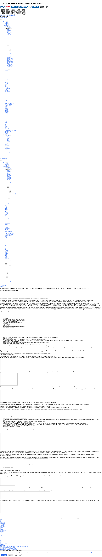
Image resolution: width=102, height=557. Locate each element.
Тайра (6, 125)
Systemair (6, 80)
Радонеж (6, 120)
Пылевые (8, 35)
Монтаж (6, 43)
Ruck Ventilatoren (8, 203)
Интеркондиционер (8, 101)
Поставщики (7, 135)
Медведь (6, 110)
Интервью (6, 47)
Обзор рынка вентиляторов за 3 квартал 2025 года (10, 55)
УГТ (5, 129)
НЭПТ (6, 114)
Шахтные (8, 179)
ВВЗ (5, 85)
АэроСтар (6, 82)
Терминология (7, 26)
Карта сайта (7, 23)
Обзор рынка (7, 50)
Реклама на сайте (8, 150)
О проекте (4, 21)
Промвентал (7, 246)
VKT (5, 75)
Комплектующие (10, 40)
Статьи (6, 48)
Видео (6, 146)
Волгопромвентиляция (9, 225)
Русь (5, 119)
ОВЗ (5, 116)
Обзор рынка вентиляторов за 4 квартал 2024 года (10, 64)
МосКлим (6, 113)
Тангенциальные (10, 180)
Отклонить (10, 555)
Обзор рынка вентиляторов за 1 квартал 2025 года (10, 61)
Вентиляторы (5, 25)
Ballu (5, 71)
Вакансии (6, 151)
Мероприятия (7, 49)
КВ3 (5, 102)
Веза (5, 93)
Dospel (6, 73)
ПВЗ (5, 118)
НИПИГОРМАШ (8, 115)
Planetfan (6, 204)
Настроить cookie (18, 555)
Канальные (9, 30)
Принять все (4, 555)
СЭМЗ (6, 122)
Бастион (6, 83)
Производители (5, 69)
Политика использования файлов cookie (9, 156)
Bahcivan (6, 70)
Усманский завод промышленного (11, 130)
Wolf (5, 81)
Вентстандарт (7, 88)
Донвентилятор (7, 98)
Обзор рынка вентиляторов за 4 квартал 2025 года (10, 52)
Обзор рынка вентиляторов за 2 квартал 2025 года (10, 58)
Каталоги (6, 144)
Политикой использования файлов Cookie (77, 552)
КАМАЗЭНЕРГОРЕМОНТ (10, 103)
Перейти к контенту (4, 0)
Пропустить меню (3, 17)
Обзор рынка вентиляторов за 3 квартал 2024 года (10, 67)
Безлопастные (9, 37)
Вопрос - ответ (7, 24)
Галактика (6, 96)
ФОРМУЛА (7, 132)
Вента (6, 86)
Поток (6, 247)
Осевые (8, 39)
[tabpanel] (51, 16)
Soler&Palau (7, 79)
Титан (6, 126)
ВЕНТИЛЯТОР (7, 94)
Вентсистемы (7, 91)
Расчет (6, 42)
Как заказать (7, 142)
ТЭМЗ (6, 127)
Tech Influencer (3, 285)
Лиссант (6, 109)
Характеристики (8, 27)
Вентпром (6, 87)
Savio (6, 77)
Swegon (6, 78)
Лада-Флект (7, 108)
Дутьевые (8, 33)
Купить (4, 134)
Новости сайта (7, 46)
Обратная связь (7, 148)
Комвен (6, 106)
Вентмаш (6, 90)
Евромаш (6, 99)
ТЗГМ (6, 124)
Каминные (9, 31)
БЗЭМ (6, 84)
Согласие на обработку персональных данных (9, 154)
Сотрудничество (8, 149)
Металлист (7, 111)
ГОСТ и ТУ (7, 145)
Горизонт (6, 97)
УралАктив (7, 128)
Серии (6, 44)
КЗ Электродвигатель (9, 104)
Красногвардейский (8, 105)
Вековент (6, 89)
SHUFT (6, 76)
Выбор (6, 41)
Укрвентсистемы (8, 131)
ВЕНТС (6, 224)
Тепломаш (6, 123)
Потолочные (9, 34)
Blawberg (6, 72)
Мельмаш (6, 112)
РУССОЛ (6, 121)
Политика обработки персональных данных (9, 152)
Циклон (6, 133)
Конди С (6, 107)
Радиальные (9, 36)
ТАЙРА (8, 141)
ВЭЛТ (6, 92)
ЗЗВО (6, 100)
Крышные (8, 29)
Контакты (4, 147)
